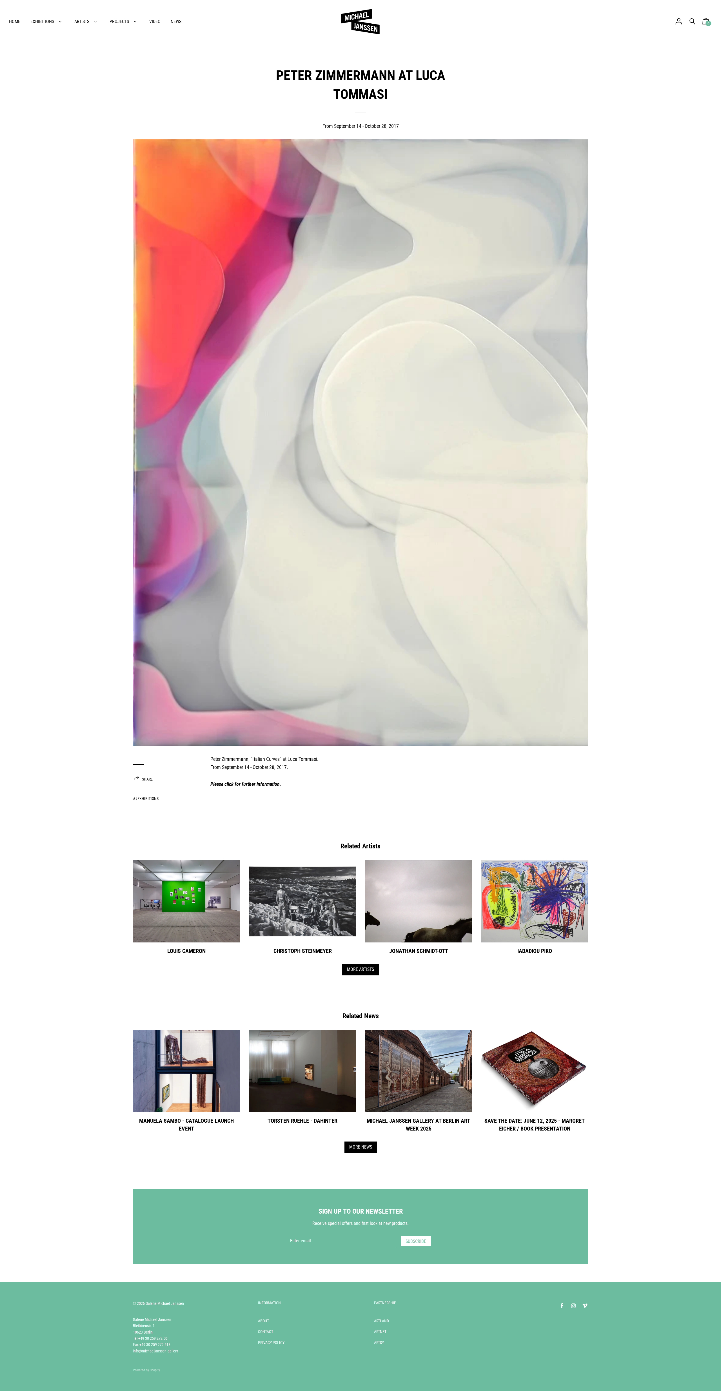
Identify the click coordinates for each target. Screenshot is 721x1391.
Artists (81, 21)
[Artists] (95, 21)
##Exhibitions (146, 798)
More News (360, 1147)
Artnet (380, 1331)
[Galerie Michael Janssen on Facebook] (562, 1306)
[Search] (692, 21)
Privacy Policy (271, 1342)
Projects (119, 21)
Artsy (379, 1342)
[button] (706, 22)
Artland (381, 1321)
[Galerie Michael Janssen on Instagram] (573, 1306)
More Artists (360, 969)
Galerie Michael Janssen (165, 1303)
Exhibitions (42, 21)
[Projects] (135, 21)
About (263, 1321)
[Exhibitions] (60, 21)
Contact (265, 1331)
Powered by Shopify (146, 1370)
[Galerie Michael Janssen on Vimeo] (585, 1306)
